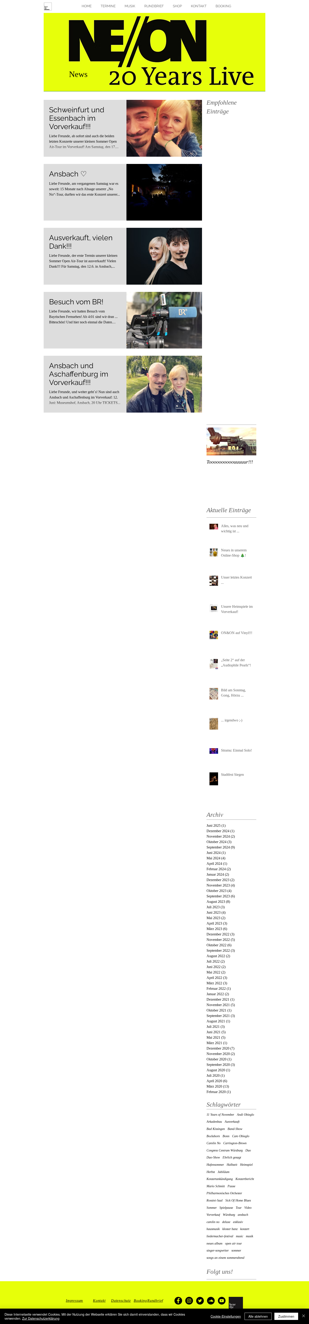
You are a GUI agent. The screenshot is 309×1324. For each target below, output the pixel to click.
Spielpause (226, 1207)
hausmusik (213, 1229)
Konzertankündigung (220, 1179)
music (239, 1236)
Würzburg (229, 1214)
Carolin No (214, 1143)
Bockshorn (213, 1136)
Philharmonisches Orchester (224, 1193)
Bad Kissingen (216, 1129)
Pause (231, 1186)
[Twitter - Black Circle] (200, 1301)
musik (249, 1236)
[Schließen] (303, 1316)
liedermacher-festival (220, 1236)
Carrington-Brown (235, 1143)
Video (248, 1207)
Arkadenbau (214, 1121)
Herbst (211, 1172)
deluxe (226, 1222)
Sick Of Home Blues (238, 1200)
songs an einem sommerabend (225, 1257)
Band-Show (235, 1129)
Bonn (226, 1136)
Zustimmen (286, 1316)
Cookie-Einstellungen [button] (226, 1316)
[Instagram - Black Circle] (189, 1301)
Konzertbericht (244, 1179)
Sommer (212, 1207)
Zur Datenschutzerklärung (40, 1318)
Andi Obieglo (245, 1114)
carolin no (213, 1222)
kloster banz (230, 1229)
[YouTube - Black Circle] (222, 1301)
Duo (248, 1150)
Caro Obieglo (240, 1136)
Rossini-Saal (215, 1200)
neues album (214, 1243)
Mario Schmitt (216, 1186)
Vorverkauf (213, 1214)
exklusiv (238, 1222)
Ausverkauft (232, 1121)
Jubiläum (223, 1172)
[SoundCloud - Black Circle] (211, 1301)
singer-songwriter (218, 1250)
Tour (239, 1207)
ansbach (243, 1214)
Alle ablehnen (258, 1316)
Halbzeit (232, 1164)
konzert (244, 1229)
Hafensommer (215, 1164)
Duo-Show (213, 1157)
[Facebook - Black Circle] (178, 1301)
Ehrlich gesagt (232, 1157)
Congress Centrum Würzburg (225, 1150)
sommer (236, 1250)
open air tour (233, 1243)
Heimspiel (246, 1164)
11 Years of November (220, 1114)
